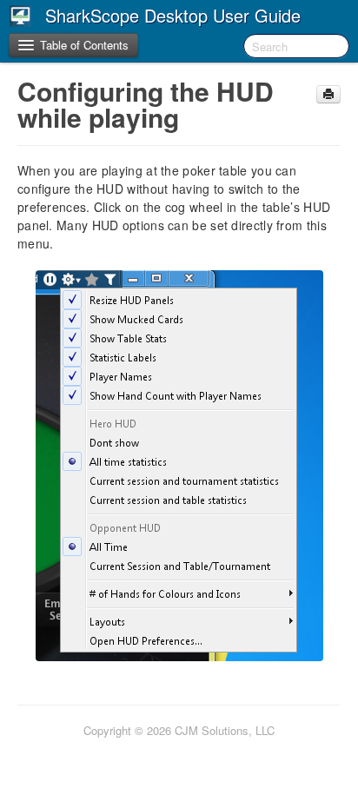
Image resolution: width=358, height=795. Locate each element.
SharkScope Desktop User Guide (173, 15)
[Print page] (328, 94)
